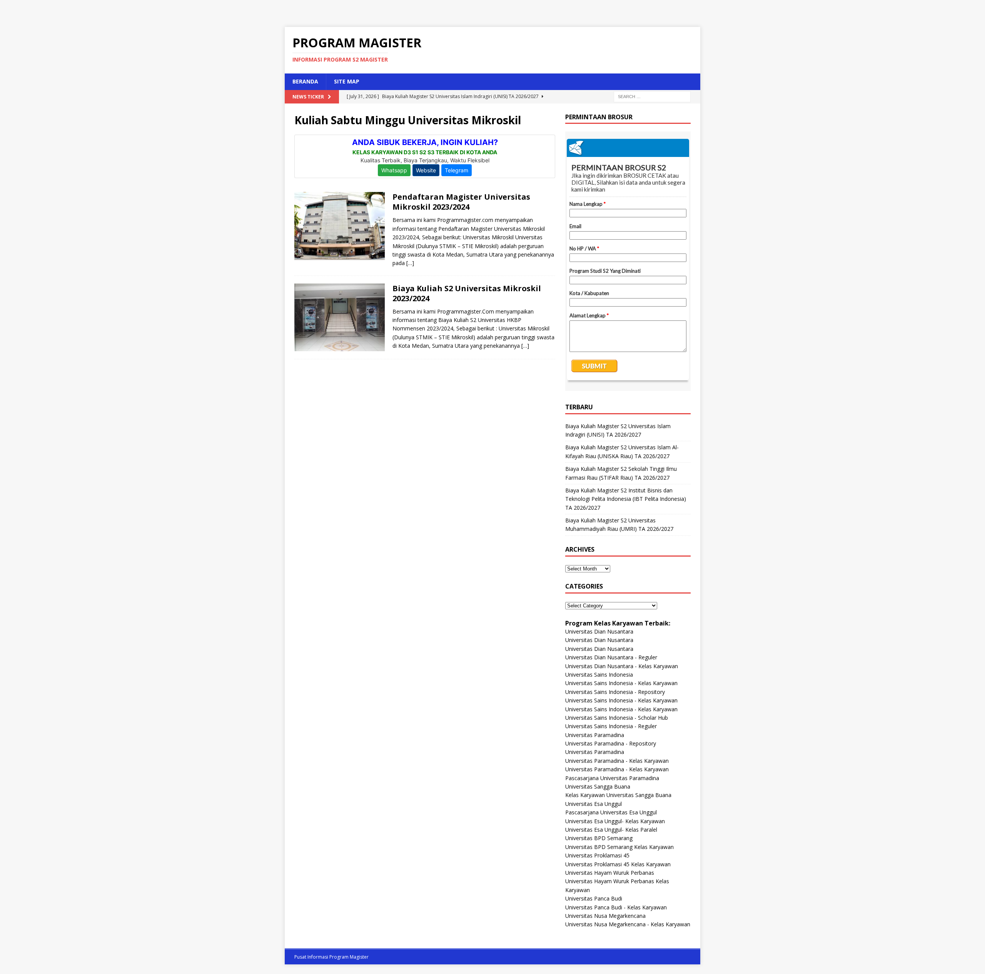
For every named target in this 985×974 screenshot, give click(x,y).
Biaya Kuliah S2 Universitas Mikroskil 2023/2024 (466, 293)
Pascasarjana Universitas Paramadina (612, 778)
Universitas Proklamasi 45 (597, 855)
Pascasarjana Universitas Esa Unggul (611, 812)
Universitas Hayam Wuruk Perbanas (609, 872)
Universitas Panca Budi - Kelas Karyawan (616, 907)
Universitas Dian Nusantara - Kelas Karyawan (621, 666)
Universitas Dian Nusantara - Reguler (611, 657)
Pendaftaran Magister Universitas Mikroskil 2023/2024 (461, 202)
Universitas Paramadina (594, 735)
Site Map (346, 81)
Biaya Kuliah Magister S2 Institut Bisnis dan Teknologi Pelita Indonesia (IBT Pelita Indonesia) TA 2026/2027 (625, 499)
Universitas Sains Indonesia (599, 674)
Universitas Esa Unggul (593, 803)
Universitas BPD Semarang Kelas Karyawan (619, 847)
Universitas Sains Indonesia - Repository (615, 691)
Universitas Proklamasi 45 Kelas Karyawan (618, 864)
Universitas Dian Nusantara (599, 631)
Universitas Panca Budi (593, 898)
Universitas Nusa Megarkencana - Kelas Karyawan (627, 924)
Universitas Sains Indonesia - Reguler (611, 726)
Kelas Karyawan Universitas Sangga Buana (618, 795)
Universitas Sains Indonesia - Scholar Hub (616, 717)
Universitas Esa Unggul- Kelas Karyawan (615, 821)
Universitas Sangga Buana (597, 786)
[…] (410, 263)
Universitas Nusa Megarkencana (605, 915)
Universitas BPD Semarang (599, 838)
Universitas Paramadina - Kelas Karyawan (617, 760)
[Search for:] (652, 96)
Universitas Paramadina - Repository (610, 743)
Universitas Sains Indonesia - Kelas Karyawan (621, 683)
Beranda (305, 81)
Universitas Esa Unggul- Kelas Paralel (611, 829)
